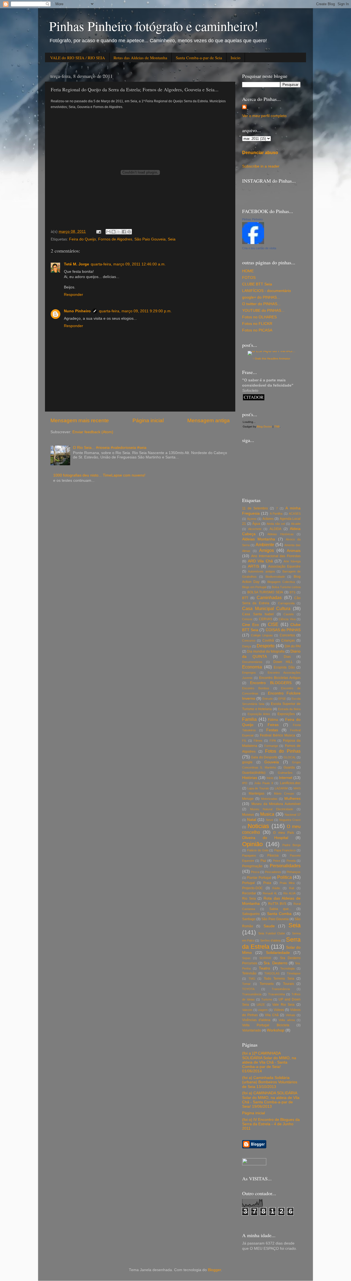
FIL (244, 740)
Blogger (214, 1270)
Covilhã (268, 640)
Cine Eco (250, 625)
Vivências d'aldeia (256, 1020)
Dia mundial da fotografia (266, 651)
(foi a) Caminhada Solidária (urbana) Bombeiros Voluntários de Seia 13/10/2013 (269, 1082)
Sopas (246, 958)
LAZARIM (281, 788)
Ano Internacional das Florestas (276, 556)
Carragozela (286, 603)
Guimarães (285, 772)
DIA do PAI (293, 646)
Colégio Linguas (262, 635)
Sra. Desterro (275, 963)
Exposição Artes (259, 714)
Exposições (286, 714)
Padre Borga (291, 845)
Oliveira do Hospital (265, 838)
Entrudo (267, 698)
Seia (172, 239)
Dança (246, 646)
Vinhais (290, 1015)
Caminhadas (269, 597)
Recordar (249, 893)
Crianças (288, 640)
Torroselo (267, 984)
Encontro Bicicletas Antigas (280, 678)
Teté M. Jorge (76, 264)
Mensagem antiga (208, 420)
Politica (284, 877)
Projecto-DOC (252, 888)
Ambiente (265, 544)
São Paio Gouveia (150, 239)
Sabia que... (280, 909)
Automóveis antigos (261, 571)
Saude (269, 926)
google (247, 762)
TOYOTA (248, 989)
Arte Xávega (292, 561)
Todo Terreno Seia (279, 978)
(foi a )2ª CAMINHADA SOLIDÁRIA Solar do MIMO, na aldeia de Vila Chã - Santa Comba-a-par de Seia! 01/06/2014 (269, 1062)
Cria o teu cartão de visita (259, 248)
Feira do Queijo (82, 239)
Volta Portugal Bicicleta (265, 1025)
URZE (261, 1004)
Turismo (266, 999)
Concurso (248, 640)
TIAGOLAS (271, 973)
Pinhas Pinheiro (252, 219)
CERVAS (265, 619)
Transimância (281, 989)
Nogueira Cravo (290, 819)
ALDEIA (275, 529)
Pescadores (273, 872)
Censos (247, 619)
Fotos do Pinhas (283, 751)
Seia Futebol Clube (271, 933)
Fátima (273, 720)
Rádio (276, 888)
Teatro (264, 968)
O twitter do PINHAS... (261, 304)
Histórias (249, 778)
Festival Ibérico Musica (277, 735)
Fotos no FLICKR (257, 324)
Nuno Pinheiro (77, 311)
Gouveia (271, 762)
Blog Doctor (264, 426)
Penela (291, 860)
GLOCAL (290, 757)
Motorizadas (269, 798)
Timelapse (294, 973)
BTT (245, 598)
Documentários (252, 662)
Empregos (249, 672)
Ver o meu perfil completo (264, 116)
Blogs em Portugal (254, 587)
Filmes (258, 740)
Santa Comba (279, 914)
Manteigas (256, 793)
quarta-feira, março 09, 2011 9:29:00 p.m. (135, 311)
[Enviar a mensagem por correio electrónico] (98, 231)
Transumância (251, 994)
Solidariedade (278, 953)
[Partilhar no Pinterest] (129, 231)
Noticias (258, 826)
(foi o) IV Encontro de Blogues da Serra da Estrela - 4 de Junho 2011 (271, 1124)
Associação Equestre (284, 566)
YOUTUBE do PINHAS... (263, 310)
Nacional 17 (293, 814)
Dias (287, 657)
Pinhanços (294, 872)
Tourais (288, 984)
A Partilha (276, 513)
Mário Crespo (284, 793)
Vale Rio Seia (283, 1005)
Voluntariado (251, 1030)
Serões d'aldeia (270, 940)
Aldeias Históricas (280, 534)
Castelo (289, 614)
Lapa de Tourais (258, 788)
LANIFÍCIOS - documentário (266, 291)
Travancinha (276, 994)
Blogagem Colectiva (281, 581)
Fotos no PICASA (257, 330)
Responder (73, 295)
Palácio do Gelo (257, 850)
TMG (251, 978)
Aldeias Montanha (258, 539)
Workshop (275, 1030)
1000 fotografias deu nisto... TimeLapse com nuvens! (99, 475)
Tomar (246, 983)
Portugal (248, 883)
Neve (269, 819)
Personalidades (285, 865)
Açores (252, 518)
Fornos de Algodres (115, 239)
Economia (252, 666)
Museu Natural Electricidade (271, 809)
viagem (263, 1009)
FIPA (273, 740)
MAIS (297, 788)
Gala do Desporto (264, 757)
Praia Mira (287, 883)
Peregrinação (252, 866)
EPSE (282, 698)
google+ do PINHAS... (261, 297)
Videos (279, 1010)
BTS (292, 592)
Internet (285, 778)
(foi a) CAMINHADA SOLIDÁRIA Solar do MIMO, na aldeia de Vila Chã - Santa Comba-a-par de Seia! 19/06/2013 (270, 1100)
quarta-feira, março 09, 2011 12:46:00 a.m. (128, 264)
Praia (267, 883)
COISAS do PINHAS (283, 630)
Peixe (276, 860)
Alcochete (254, 529)
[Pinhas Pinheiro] (253, 243)
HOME (248, 271)
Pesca (255, 872)
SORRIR (265, 958)
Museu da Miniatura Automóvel (276, 804)
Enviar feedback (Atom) (92, 432)
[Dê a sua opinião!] (113, 231)
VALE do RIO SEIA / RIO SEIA (77, 57)
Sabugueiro (251, 914)
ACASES (295, 513)
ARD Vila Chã (260, 561)
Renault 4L (270, 893)
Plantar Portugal (259, 878)
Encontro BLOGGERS (270, 683)
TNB (277, 426)
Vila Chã (271, 1015)
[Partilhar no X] (118, 231)
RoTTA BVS (277, 904)
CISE (273, 624)
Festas (272, 730)
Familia (249, 719)
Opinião (252, 844)
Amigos (266, 550)
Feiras (273, 725)
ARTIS (253, 566)
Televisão (249, 973)
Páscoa (273, 855)
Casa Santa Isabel (258, 614)
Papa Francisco (285, 850)
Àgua (256, 524)
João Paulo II (263, 783)
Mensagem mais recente (79, 420)
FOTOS (249, 278)
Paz (263, 861)
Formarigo (271, 745)
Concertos (287, 635)
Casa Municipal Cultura (266, 608)
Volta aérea (287, 1020)
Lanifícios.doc (290, 783)
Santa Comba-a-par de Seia (199, 57)
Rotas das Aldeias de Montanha (140, 57)
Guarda (289, 767)
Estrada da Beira (289, 709)
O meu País (283, 833)
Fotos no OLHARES (259, 317)
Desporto (265, 645)
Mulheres (292, 799)
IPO (244, 783)
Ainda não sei (276, 523)
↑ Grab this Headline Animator (271, 358)
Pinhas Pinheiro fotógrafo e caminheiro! (153, 26)
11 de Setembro (255, 508)
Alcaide (296, 523)
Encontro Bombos (255, 688)
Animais (294, 551)
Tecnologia (287, 968)
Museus (248, 815)
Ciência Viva (287, 619)
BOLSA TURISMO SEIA (265, 592)
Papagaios (249, 855)
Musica (267, 814)
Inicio (235, 57)
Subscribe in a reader (260, 166)
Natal (251, 820)
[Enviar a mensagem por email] (108, 231)
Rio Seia (249, 898)
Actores (268, 519)
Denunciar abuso (260, 152)
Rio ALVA (289, 893)
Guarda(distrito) (253, 773)
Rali (291, 888)
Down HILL (283, 662)
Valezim (247, 1009)
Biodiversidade (275, 576)
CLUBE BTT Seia (257, 284)
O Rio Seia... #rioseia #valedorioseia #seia (109, 448)
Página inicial (148, 420)
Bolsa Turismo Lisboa (286, 587)
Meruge (248, 799)
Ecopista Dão (284, 667)
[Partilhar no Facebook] (124, 231)
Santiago (249, 919)
